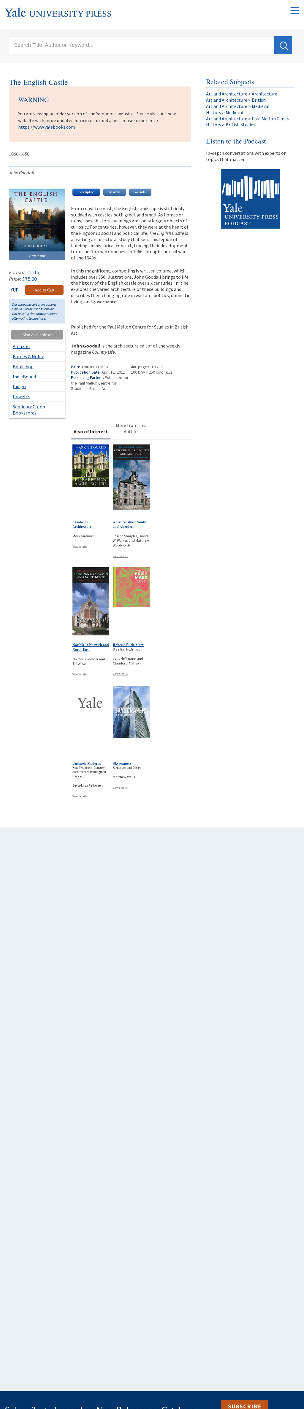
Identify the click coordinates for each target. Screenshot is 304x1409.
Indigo (19, 386)
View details (79, 547)
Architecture (264, 94)
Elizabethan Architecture (81, 524)
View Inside (37, 256)
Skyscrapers (122, 763)
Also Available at (37, 334)
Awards (140, 192)
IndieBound (24, 377)
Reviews (114, 192)
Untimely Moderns (86, 763)
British (259, 100)
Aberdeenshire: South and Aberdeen (129, 524)
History (213, 112)
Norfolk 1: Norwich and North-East (90, 647)
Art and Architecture (226, 94)
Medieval (261, 106)
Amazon (21, 346)
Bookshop (23, 366)
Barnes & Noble (28, 356)
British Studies (240, 124)
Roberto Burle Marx (128, 644)
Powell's (21, 396)
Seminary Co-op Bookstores (29, 410)
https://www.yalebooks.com (46, 127)
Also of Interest (91, 431)
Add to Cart (44, 290)
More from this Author (131, 428)
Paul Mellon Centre (271, 119)
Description (86, 192)
